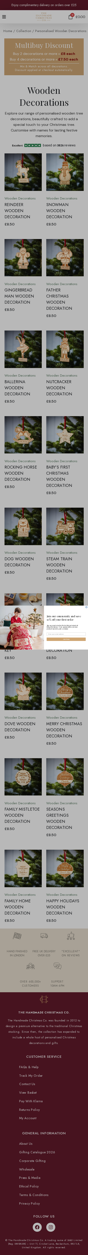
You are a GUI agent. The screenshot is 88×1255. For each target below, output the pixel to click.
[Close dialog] (86, 607)
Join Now (66, 639)
